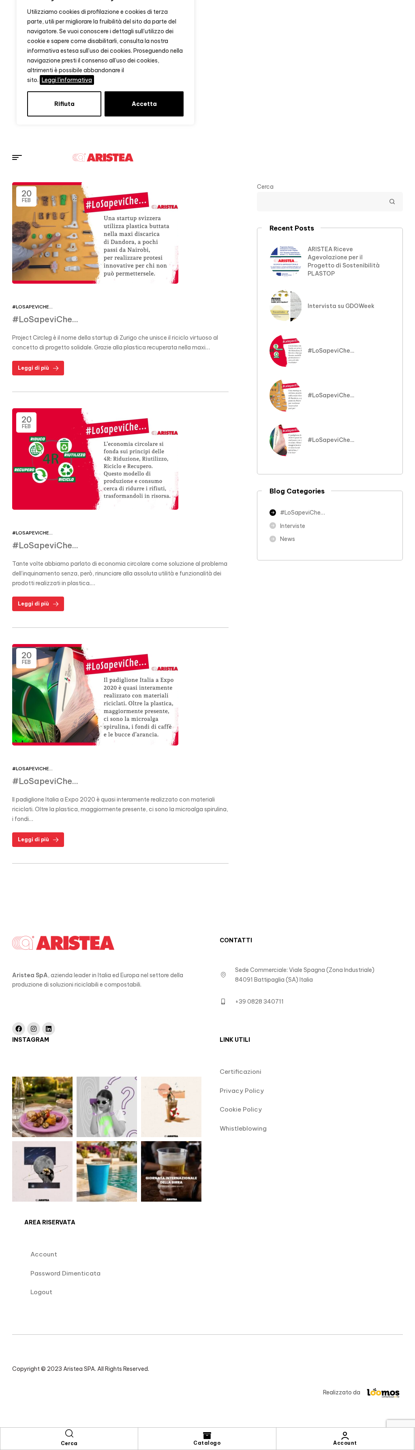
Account (345, 1443)
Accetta (144, 104)
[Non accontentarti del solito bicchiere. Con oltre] (107, 1171)
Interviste (292, 526)
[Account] (345, 1436)
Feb (26, 195)
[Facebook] (18, 1028)
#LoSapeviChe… (32, 307)
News (287, 539)
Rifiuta (64, 104)
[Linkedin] (48, 1028)
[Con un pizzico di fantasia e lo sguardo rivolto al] (42, 1171)
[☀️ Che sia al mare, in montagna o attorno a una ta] (171, 1107)
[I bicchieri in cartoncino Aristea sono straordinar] (107, 1107)
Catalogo (206, 1443)
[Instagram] (33, 1028)
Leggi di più (33, 368)
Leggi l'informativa (67, 80)
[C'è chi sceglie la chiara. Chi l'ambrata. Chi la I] (171, 1171)
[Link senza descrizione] (214, 157)
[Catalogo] (207, 1436)
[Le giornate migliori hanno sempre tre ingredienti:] (42, 1107)
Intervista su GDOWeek (341, 306)
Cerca (265, 186)
